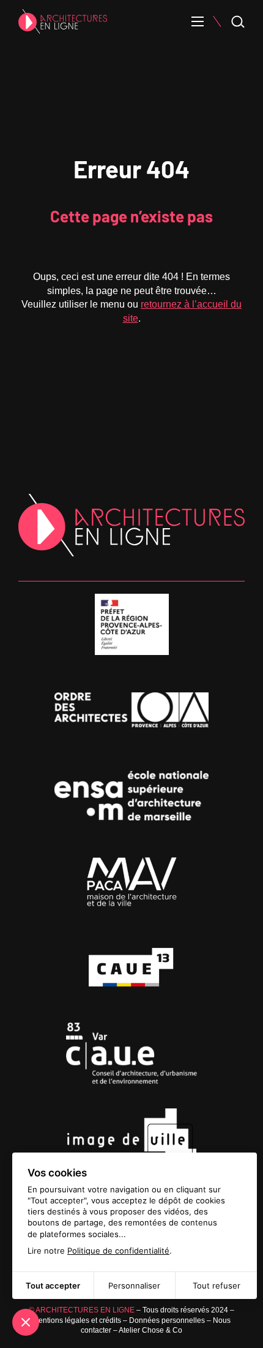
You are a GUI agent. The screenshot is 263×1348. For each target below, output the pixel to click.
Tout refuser (216, 1285)
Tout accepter (53, 1285)
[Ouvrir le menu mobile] (197, 21)
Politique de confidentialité (118, 1250)
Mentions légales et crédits (76, 1320)
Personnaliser (134, 1285)
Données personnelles (167, 1320)
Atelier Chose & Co (150, 1330)
